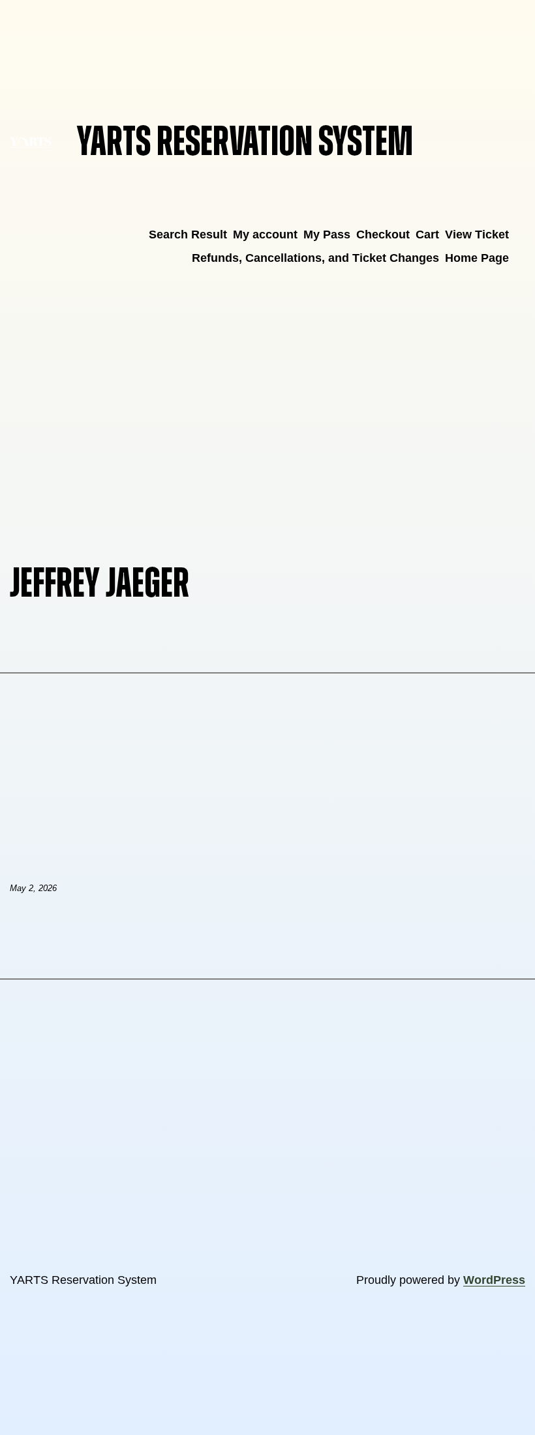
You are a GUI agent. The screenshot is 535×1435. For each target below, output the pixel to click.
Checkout (383, 234)
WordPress (494, 1279)
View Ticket (477, 234)
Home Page (477, 257)
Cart (427, 234)
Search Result (188, 234)
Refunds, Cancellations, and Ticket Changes (315, 257)
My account (265, 234)
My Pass (326, 234)
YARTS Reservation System (245, 142)
